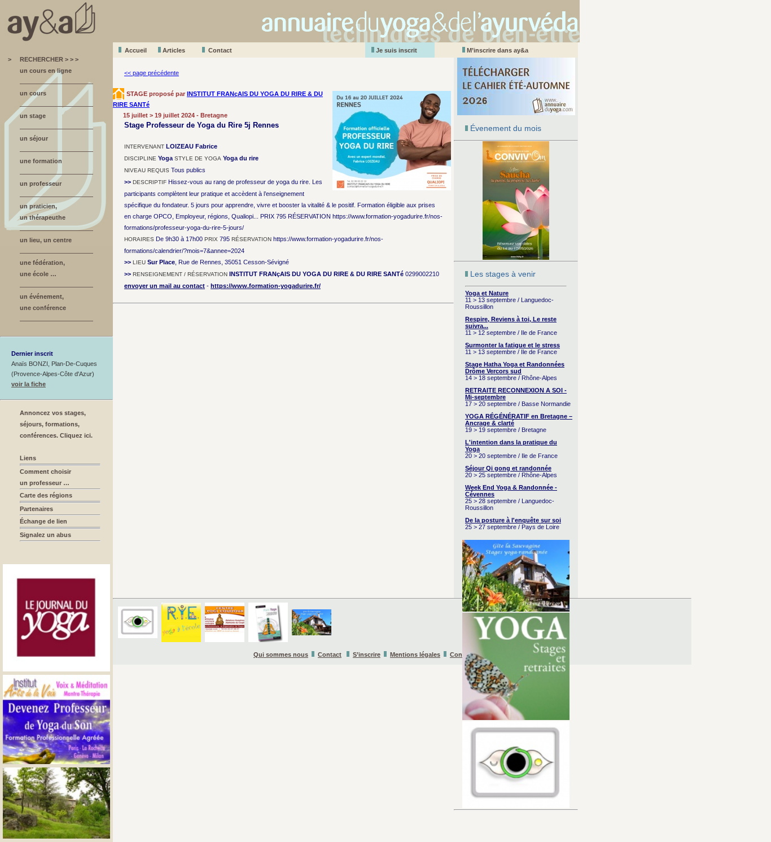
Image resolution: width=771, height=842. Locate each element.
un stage (33, 115)
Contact (220, 50)
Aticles (174, 50)
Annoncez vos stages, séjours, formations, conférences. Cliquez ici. (56, 424)
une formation (41, 161)
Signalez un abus (45, 534)
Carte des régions (46, 495)
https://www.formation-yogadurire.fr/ (266, 285)
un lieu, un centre (46, 240)
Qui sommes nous (280, 654)
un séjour (34, 138)
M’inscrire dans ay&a (497, 50)
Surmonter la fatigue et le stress (512, 345)
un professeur (41, 183)
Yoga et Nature (487, 293)
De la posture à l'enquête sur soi (513, 520)
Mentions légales (415, 654)
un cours (33, 93)
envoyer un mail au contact (164, 285)
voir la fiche (28, 384)
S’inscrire (366, 654)
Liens (28, 458)
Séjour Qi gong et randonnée (508, 468)
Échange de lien (43, 521)
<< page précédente (151, 72)
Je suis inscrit (396, 50)
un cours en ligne (46, 70)
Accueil (136, 50)
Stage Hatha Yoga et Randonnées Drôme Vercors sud (514, 367)
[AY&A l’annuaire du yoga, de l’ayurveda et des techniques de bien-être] (290, 39)
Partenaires (36, 508)
